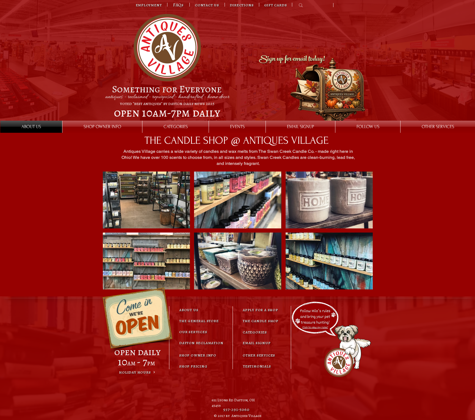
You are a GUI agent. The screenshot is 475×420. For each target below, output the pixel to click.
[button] (146, 200)
